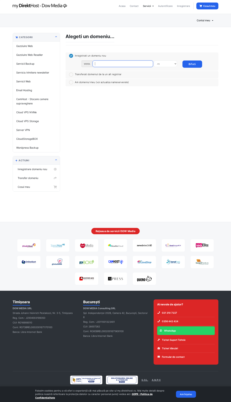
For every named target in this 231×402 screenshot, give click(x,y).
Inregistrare (183, 6)
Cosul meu (23, 186)
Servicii (147, 6)
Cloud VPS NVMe (26, 112)
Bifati (192, 64)
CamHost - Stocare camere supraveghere (32, 101)
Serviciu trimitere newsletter (32, 72)
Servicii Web (23, 81)
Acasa (122, 6)
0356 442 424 (170, 321)
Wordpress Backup (27, 147)
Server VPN (23, 129)
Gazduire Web (24, 45)
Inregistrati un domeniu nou (90, 55)
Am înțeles (186, 394)
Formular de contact (173, 356)
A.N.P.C (156, 380)
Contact (134, 6)
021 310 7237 (169, 312)
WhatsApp (170, 330)
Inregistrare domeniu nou (31, 169)
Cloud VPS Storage (27, 121)
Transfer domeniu (27, 178)
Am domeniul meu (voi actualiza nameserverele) (102, 82)
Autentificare (165, 6)
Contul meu (204, 20)
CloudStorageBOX (27, 138)
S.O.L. (144, 380)
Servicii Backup (25, 63)
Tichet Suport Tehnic (174, 339)
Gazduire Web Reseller (29, 54)
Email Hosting (24, 90)
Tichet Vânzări (170, 348)
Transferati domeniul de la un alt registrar (98, 74)
